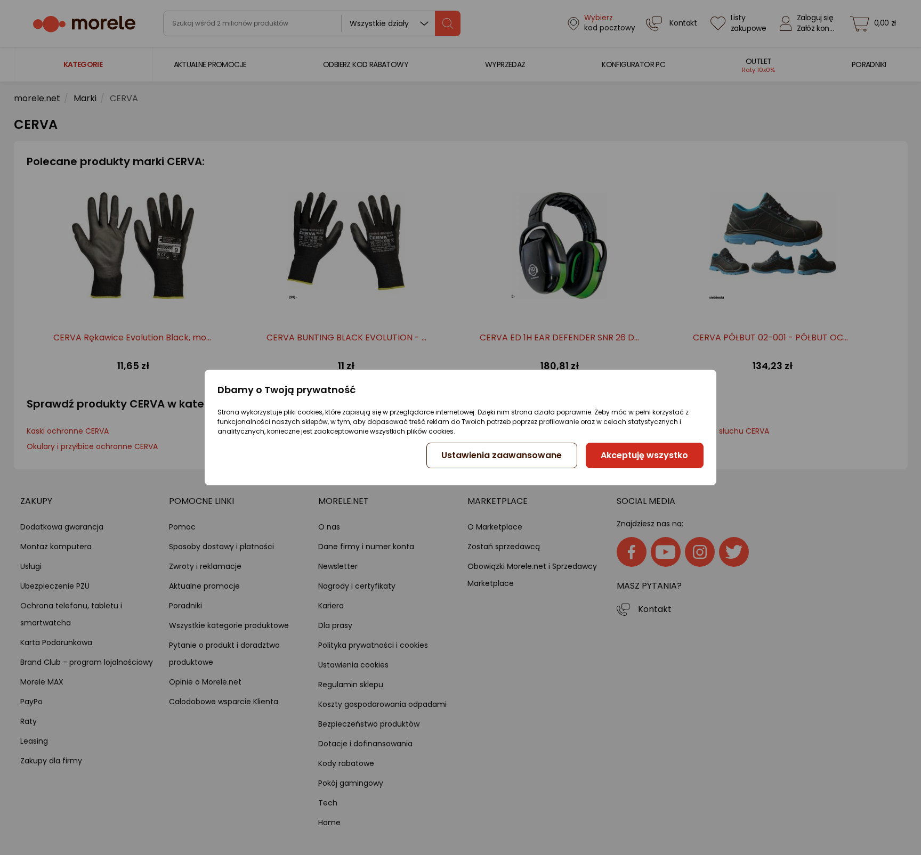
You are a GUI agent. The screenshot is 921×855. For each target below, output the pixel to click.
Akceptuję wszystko (644, 455)
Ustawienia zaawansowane (501, 455)
